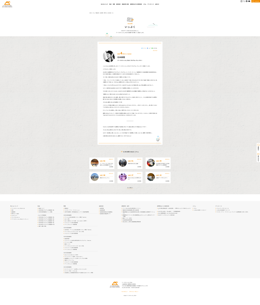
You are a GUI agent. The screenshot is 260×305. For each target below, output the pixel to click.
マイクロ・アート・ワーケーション (72, 210)
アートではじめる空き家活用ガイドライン (132, 208)
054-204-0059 (127, 287)
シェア (149, 48)
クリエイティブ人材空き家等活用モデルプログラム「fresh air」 (78, 240)
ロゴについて (14, 215)
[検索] (252, 1)
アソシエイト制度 (68, 242)
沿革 (12, 210)
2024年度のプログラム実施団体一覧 (46, 219)
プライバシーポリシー (134, 291)
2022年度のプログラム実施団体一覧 (46, 222)
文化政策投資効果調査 (127, 220)
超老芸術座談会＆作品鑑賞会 (106, 211)
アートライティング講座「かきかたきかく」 (74, 256)
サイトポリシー (125, 291)
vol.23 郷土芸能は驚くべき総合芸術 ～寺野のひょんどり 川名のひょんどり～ (174, 209)
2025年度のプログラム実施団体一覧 (46, 217)
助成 (110, 4)
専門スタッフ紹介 (15, 213)
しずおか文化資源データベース (223, 210)
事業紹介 (66, 208)
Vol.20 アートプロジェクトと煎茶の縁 (166, 215)
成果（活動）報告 (42, 226)
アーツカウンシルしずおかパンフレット (20, 219)
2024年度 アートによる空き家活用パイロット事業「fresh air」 (78, 229)
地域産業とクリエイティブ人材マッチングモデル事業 (76, 258)
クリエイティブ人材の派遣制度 (71, 222)
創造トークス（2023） (127, 218)
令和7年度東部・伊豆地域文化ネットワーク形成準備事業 (77, 211)
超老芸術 (102, 208)
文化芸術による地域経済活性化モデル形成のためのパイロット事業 (79, 272)
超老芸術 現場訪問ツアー (105, 213)
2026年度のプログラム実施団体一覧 (46, 210)
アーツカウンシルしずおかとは (18, 208)
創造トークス (67, 244)
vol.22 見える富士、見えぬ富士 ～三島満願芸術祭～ (169, 211)
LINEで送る (155, 48)
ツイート (144, 48)
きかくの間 (67, 219)
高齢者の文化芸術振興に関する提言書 (131, 210)
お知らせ (157, 4)
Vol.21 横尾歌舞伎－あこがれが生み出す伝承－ (168, 213)
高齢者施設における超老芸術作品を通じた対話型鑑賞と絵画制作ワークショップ (139, 212)
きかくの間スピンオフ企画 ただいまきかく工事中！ (76, 220)
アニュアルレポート (15, 217)
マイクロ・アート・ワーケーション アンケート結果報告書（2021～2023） (232, 211)
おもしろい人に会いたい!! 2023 (71, 254)
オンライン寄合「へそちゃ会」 (71, 270)
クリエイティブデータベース (222, 208)
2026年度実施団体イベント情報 (45, 211)
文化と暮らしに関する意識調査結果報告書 (132, 221)
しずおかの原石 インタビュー (200, 210)
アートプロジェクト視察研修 (71, 224)
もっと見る (129, 187)
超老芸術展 (67, 238)
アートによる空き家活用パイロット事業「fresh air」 (76, 217)
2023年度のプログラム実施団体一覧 (46, 220)
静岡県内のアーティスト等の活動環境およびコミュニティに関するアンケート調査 (139, 215)
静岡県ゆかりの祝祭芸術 (136, 4)
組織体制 (13, 211)
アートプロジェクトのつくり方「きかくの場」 (74, 231)
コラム (195, 208)
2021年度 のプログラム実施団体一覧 (46, 224)
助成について (41, 208)
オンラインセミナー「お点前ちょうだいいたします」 (76, 269)
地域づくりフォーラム (69, 260)
